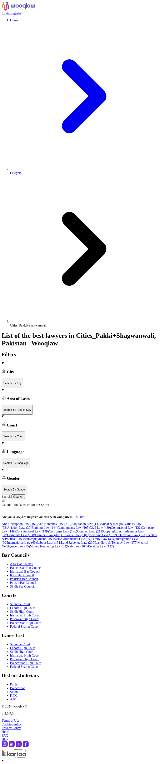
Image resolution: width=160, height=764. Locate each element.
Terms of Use (10, 720)
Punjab (14, 684)
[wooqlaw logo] (19, 9)
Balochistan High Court (25, 623)
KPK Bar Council (22, 575)
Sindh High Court (22, 611)
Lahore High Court (22, 608)
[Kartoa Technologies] (14, 756)
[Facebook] (25, 746)
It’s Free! (79, 517)
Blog (5, 739)
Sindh (14, 692)
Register (15, 13)
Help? (6, 731)
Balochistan (17, 688)
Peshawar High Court (24, 619)
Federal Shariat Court (24, 626)
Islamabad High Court (24, 615)
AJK (13, 699)
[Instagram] (5, 746)
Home (14, 20)
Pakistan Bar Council (24, 579)
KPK (13, 695)
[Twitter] (19, 746)
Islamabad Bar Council (25, 571)
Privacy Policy (11, 728)
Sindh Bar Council (22, 586)
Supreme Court (20, 604)
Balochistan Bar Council (26, 567)
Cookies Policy (12, 724)
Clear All (18, 496)
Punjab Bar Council (23, 582)
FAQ (5, 735)
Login (6, 13)
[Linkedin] (12, 746)
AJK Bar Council (21, 564)
